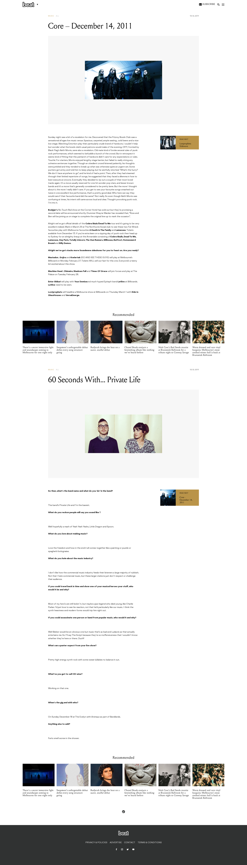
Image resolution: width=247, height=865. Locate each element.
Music (51, 16)
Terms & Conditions (150, 843)
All (57, 16)
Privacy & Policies (96, 843)
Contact (129, 843)
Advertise (116, 843)
